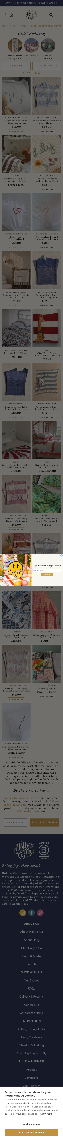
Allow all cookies (31, 1132)
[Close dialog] (62, 555)
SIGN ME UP (47, 574)
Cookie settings (32, 1124)
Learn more (46, 1114)
